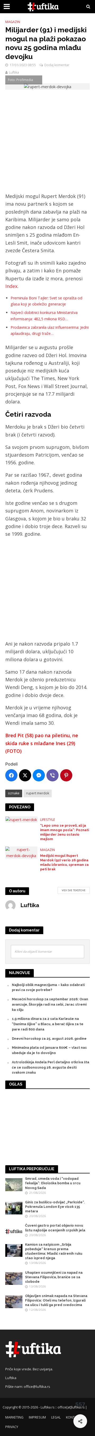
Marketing (14, 1417)
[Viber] (52, 775)
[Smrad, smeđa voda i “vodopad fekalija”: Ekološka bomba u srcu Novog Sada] (13, 1184)
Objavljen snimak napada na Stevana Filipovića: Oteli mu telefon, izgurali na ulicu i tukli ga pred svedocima (56, 1300)
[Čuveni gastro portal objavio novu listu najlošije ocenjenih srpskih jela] (13, 1231)
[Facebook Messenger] (39, 775)
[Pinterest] (66, 775)
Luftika (14, 72)
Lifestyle (47, 819)
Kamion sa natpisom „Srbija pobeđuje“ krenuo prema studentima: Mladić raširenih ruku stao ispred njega (53, 1251)
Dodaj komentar (56, 65)
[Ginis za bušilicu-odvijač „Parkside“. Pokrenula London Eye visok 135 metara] (13, 1208)
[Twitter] (25, 775)
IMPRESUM (37, 1417)
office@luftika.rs (37, 1386)
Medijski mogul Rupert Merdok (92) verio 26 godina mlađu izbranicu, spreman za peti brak (64, 862)
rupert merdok (37, 793)
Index (11, 286)
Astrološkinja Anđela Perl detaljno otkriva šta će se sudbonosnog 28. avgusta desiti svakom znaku (50, 1067)
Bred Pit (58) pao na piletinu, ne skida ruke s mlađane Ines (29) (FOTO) (41, 743)
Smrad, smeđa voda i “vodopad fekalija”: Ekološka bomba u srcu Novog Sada (52, 1183)
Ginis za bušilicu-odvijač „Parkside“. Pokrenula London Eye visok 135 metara (55, 1206)
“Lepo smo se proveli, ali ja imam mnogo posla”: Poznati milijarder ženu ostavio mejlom (64, 832)
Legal (56, 1417)
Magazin (12, 22)
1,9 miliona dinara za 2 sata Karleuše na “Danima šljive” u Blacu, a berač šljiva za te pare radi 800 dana (47, 1024)
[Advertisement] (47, 142)
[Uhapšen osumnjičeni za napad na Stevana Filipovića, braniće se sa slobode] (13, 1278)
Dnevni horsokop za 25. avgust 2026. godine (49, 1039)
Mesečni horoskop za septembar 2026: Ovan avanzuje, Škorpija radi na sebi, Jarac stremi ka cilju (50, 1004)
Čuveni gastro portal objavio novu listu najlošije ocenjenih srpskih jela (55, 1227)
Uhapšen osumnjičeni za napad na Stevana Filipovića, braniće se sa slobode (54, 1277)
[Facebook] (11, 775)
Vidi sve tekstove (74, 890)
